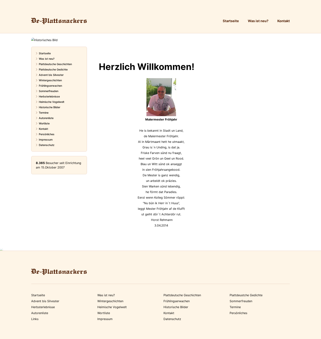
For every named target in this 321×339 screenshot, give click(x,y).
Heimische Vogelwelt (51, 101)
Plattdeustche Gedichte (246, 295)
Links (34, 319)
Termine (43, 112)
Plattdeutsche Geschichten (55, 64)
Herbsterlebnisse (49, 96)
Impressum (46, 139)
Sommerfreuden (48, 91)
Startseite (231, 21)
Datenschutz (46, 145)
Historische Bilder (49, 107)
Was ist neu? (258, 21)
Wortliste (44, 123)
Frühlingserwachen (50, 85)
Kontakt (283, 21)
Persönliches (46, 134)
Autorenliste (46, 118)
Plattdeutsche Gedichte (53, 69)
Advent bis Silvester (51, 74)
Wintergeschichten (50, 80)
